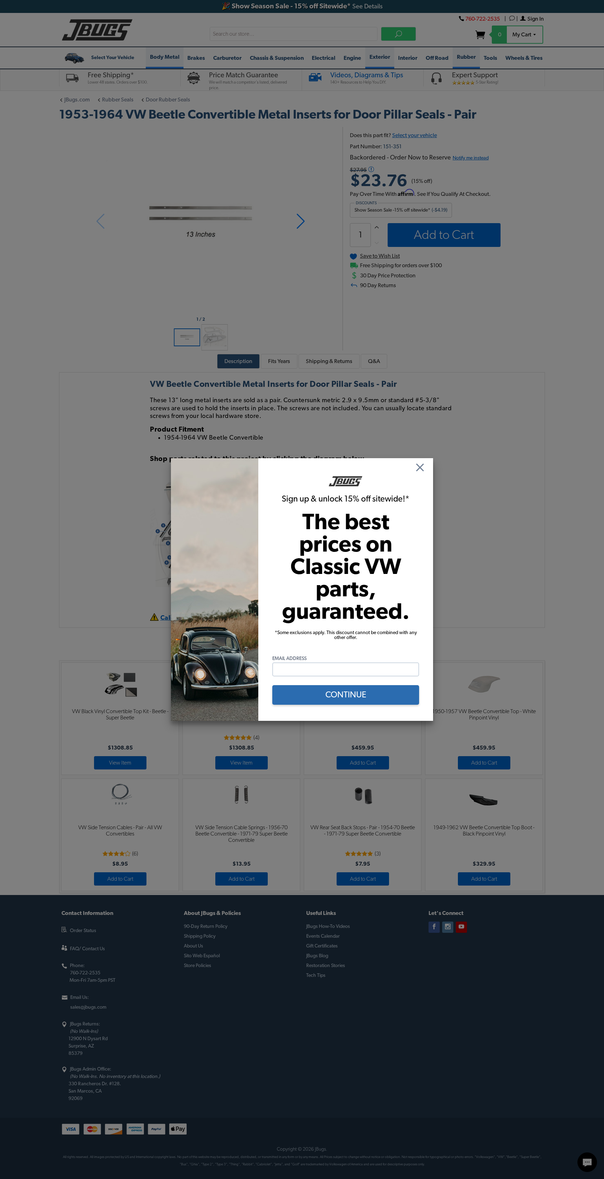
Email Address (289, 658)
